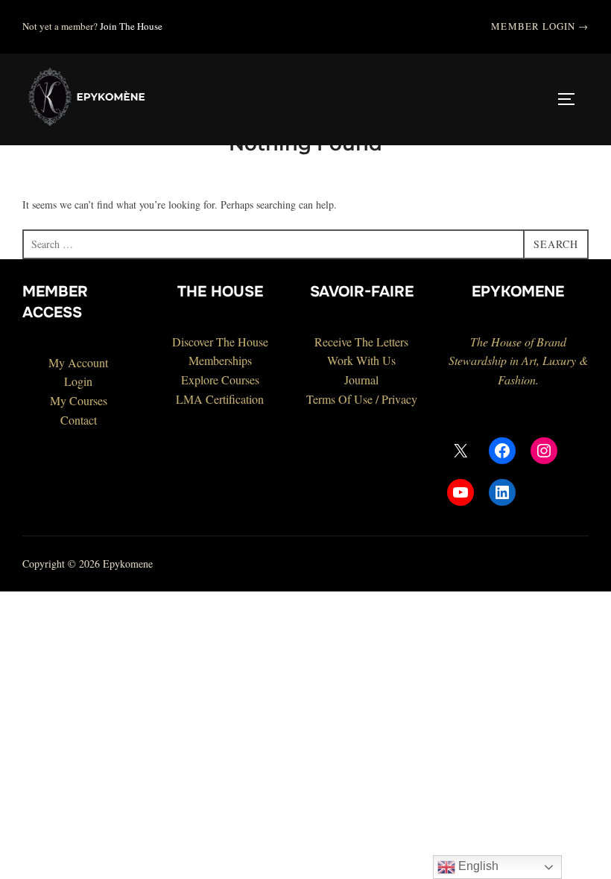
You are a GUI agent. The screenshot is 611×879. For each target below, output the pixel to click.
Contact (78, 420)
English (476, 866)
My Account (78, 362)
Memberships (220, 360)
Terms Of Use (339, 399)
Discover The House (220, 341)
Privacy (399, 399)
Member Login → (540, 26)
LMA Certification (220, 399)
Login (78, 381)
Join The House (131, 26)
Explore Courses (220, 379)
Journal (361, 379)
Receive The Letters (361, 341)
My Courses (78, 400)
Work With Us (361, 360)
